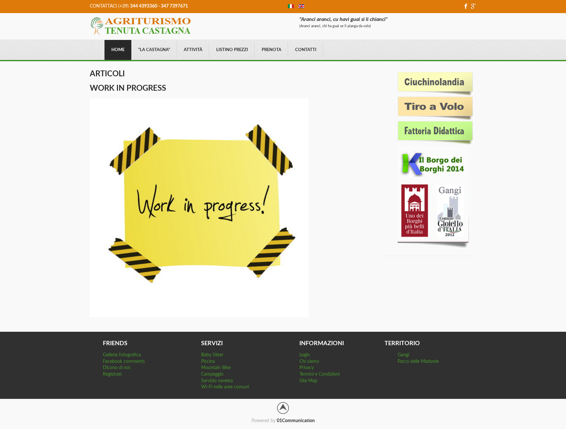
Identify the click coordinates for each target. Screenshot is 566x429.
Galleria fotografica (122, 355)
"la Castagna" (154, 50)
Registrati (112, 374)
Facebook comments (124, 361)
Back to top (283, 408)
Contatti (305, 50)
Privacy (306, 367)
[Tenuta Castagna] (141, 26)
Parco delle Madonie (418, 361)
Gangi (403, 355)
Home (117, 50)
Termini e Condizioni (319, 374)
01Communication (296, 421)
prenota (271, 50)
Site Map (308, 381)
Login (304, 355)
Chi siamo (309, 361)
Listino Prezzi (232, 50)
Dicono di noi (116, 367)
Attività (193, 50)
